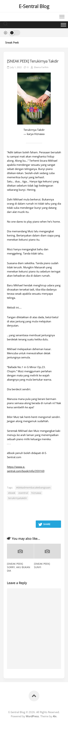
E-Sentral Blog (34, 6)
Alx (54, 716)
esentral (23, 493)
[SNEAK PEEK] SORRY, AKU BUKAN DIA (18, 567)
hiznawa (36, 493)
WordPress (32, 716)
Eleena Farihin (41, 67)
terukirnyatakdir (17, 498)
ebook (11, 493)
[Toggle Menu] (63, 24)
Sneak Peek (12, 42)
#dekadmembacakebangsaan (33, 487)
